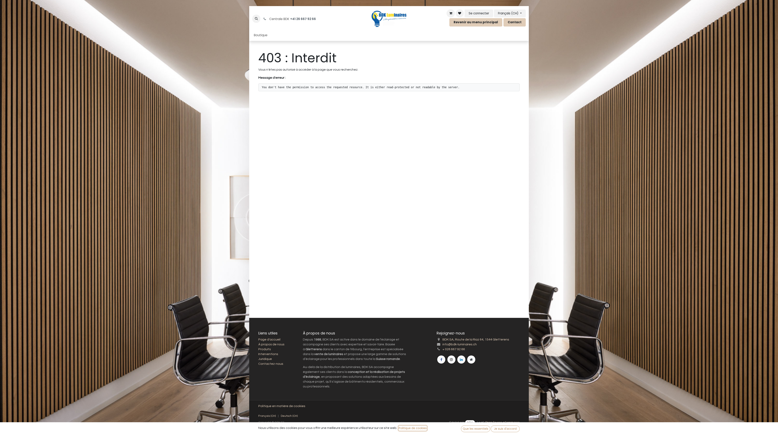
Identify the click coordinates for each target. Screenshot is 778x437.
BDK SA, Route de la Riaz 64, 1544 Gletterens (475, 339)
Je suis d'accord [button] (505, 429)
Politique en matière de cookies (281, 406)
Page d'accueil (269, 339)
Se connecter (479, 13)
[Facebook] (441, 359)
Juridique (265, 359)
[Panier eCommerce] (451, 13)
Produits (264, 349)
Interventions (268, 354)
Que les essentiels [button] (475, 429)
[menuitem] (260, 35)
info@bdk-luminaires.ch (459, 344)
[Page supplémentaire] (471, 359)
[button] (256, 19)
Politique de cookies (413, 428)
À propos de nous (271, 344)
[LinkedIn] (461, 359)
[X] (451, 359)
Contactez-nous (270, 363)
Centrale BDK (292, 19)
